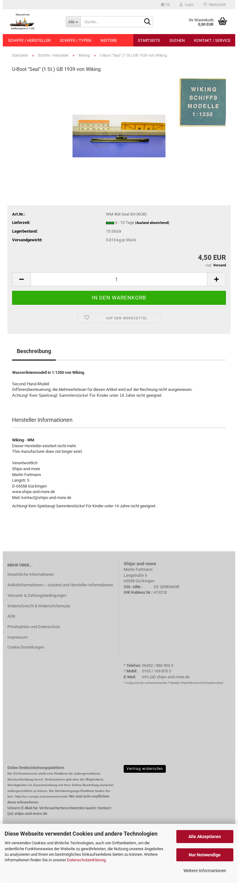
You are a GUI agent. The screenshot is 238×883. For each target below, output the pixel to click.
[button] (165, 4)
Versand (219, 265)
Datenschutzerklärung (86, 860)
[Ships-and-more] (31, 21)
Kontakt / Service (212, 40)
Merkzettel (216, 4)
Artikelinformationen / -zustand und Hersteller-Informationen (60, 585)
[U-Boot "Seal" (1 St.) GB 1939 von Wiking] (119, 124)
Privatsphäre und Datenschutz (33, 626)
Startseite (149, 40)
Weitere (108, 40)
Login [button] (188, 4)
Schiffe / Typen (75, 40)
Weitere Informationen (204, 870)
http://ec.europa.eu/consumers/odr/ (41, 796)
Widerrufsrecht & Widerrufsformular (38, 606)
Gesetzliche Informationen (30, 574)
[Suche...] (147, 22)
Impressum (17, 637)
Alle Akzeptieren (204, 836)
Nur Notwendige (205, 854)
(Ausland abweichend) (152, 223)
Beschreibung (34, 351)
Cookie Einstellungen (25, 647)
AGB (11, 616)
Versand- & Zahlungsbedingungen (37, 595)
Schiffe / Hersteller (29, 40)
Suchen (177, 40)
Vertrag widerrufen (144, 769)
